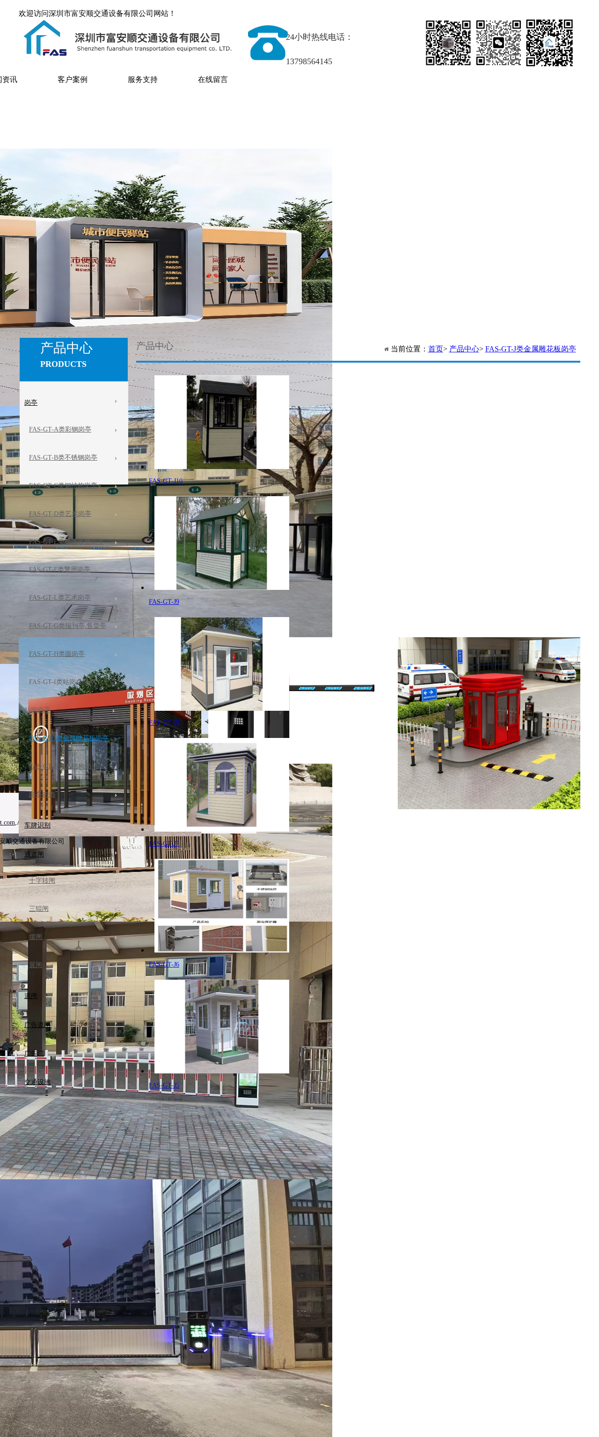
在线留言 (213, 79)
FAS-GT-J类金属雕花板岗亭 (530, 349)
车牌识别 (37, 825)
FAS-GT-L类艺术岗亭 (60, 597)
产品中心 (464, 349)
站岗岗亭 (37, 710)
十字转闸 (42, 880)
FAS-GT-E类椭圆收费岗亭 (66, 541)
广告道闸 (37, 1024)
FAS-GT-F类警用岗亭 (59, 569)
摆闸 (35, 936)
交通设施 (37, 1082)
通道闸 (34, 854)
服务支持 (143, 79)
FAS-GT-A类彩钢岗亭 (60, 429)
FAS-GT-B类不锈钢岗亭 (63, 457)
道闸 (30, 995)
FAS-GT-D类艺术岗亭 (60, 513)
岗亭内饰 (42, 794)
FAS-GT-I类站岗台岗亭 (62, 681)
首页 (435, 349)
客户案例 (73, 79)
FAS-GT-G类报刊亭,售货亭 (67, 625)
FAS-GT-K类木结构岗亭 (63, 766)
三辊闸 (39, 908)
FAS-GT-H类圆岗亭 (57, 653)
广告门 (34, 1053)
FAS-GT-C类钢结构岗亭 (63, 485)
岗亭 (30, 402)
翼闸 (35, 964)
